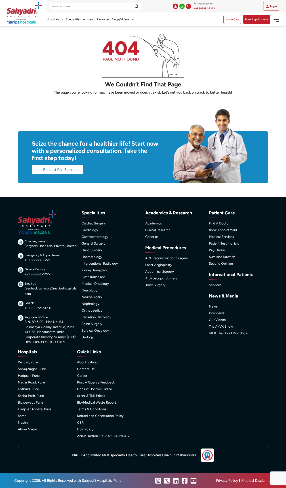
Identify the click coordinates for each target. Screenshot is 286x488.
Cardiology (90, 230)
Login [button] (273, 6)
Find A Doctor (219, 223)
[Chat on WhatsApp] (182, 6)
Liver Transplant (93, 277)
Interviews (216, 313)
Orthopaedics (92, 310)
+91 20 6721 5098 (38, 308)
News (213, 306)
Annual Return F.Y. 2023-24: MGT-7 (103, 436)
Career (82, 376)
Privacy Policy (227, 480)
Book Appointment (256, 19)
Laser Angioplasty (158, 265)
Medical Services (221, 237)
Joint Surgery (155, 285)
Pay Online (217, 250)
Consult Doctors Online (94, 389)
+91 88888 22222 (204, 8)
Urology (88, 337)
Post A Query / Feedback (96, 382)
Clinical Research (157, 230)
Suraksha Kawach (222, 257)
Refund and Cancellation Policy (100, 416)
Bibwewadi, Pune (30, 402)
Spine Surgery (92, 324)
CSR (80, 423)
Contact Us (86, 369)
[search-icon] (136, 6)
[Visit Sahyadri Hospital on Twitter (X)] (167, 481)
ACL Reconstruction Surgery (166, 258)
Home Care (232, 19)
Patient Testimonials (224, 243)
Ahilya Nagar (27, 429)
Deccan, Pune (28, 362)
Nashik (23, 423)
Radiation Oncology (96, 317)
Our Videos (217, 320)
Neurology (89, 290)
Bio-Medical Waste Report (96, 402)
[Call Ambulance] (175, 6)
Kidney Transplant (95, 270)
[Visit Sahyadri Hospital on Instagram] (158, 480)
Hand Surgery (92, 250)
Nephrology (90, 304)
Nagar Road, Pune (31, 382)
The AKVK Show (221, 327)
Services (215, 285)
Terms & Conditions (91, 409)
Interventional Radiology (100, 264)
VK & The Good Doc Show (228, 333)
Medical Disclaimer (256, 480)
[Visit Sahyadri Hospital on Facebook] (184, 480)
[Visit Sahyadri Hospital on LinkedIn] (175, 480)
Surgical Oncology (95, 331)
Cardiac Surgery (94, 223)
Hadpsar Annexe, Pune (34, 409)
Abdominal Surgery (159, 272)
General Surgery (93, 243)
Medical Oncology (95, 284)
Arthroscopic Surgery (161, 278)
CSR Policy (85, 429)
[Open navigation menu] (274, 19)
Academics (153, 223)
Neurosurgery (92, 297)
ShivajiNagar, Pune (32, 369)
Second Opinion (221, 264)
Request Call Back (57, 170)
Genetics (151, 237)
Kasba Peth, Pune (31, 396)
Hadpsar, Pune (29, 376)
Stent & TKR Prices (91, 396)
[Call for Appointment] (188, 6)
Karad (22, 416)
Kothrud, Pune (28, 389)
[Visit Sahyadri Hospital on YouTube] (193, 480)
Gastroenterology (95, 237)
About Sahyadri (88, 362)
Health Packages (98, 19)
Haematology (92, 257)
